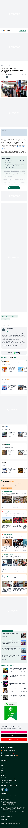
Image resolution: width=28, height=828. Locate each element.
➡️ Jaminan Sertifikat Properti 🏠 (9, 755)
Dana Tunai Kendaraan (6, 758)
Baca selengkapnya (14, 187)
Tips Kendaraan (13, 316)
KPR (2, 770)
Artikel (4, 65)
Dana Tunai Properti (6, 763)
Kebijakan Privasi (5, 782)
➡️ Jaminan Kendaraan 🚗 (7, 753)
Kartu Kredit (4, 760)
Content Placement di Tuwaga (8, 778)
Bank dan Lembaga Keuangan (8, 780)
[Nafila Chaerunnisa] (3, 329)
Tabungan (3, 773)
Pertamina (4, 316)
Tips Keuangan (6, 319)
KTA (2, 765)
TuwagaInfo (9, 65)
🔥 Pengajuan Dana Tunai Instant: (9, 750)
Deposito (3, 768)
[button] (25, 130)
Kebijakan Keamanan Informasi (9, 785)
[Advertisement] (14, 14)
